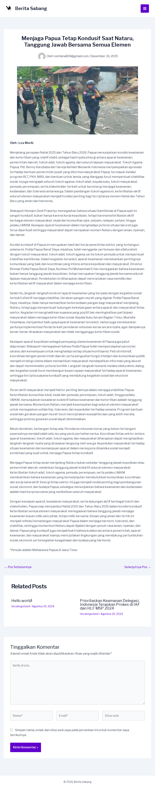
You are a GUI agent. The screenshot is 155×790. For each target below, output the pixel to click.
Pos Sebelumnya (17, 567)
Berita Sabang (31, 8)
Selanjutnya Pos (137, 567)
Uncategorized (20, 606)
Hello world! (21, 600)
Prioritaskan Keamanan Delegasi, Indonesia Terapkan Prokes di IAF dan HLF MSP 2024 (110, 604)
